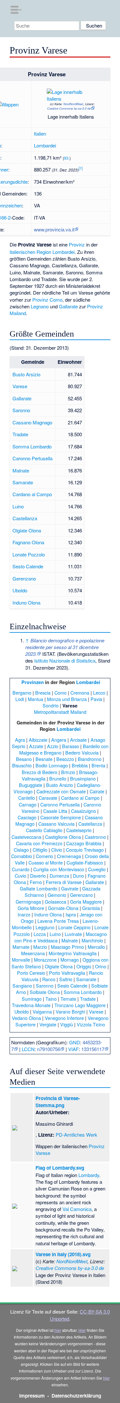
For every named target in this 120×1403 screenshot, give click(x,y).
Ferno (36, 882)
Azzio (52, 746)
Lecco (99, 692)
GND (74, 1042)
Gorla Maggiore (86, 901)
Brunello (57, 778)
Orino (100, 966)
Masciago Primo (67, 946)
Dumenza (59, 875)
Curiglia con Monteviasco (58, 869)
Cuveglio (97, 869)
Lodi (19, 699)
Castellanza (24, 518)
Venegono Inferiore (64, 1018)
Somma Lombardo (32, 446)
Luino (18, 506)
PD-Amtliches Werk (76, 1134)
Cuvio (20, 875)
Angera (58, 739)
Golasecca (55, 901)
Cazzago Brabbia (83, 843)
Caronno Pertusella (32, 458)
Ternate (68, 998)
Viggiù (66, 1024)
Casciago (27, 817)
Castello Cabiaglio (44, 830)
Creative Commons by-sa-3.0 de (69, 108)
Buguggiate (30, 784)
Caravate (48, 797)
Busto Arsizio (26, 374)
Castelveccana (26, 836)
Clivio (56, 849)
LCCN (28, 1049)
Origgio (83, 966)
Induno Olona (26, 602)
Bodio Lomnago (52, 765)
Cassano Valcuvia (56, 823)
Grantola (91, 908)
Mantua (35, 699)
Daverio (38, 875)
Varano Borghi (70, 1011)
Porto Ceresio (31, 972)
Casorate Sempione (60, 817)
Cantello (26, 797)
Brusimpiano (83, 778)
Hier (82, 1330)
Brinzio (68, 772)
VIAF (73, 1049)
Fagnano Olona (28, 542)
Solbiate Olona (45, 992)
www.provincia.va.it (54, 229)
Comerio (44, 856)
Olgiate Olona (26, 530)
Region (43, 251)
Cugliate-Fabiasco (85, 862)
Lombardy (88, 1175)
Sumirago (32, 998)
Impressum (32, 1395)
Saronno (21, 410)
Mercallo (96, 946)
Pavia (96, 699)
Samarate (22, 482)
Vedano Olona (26, 1018)
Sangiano (22, 985)
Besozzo (65, 759)
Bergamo (21, 692)
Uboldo (19, 590)
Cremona (79, 692)
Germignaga (28, 901)
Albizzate (38, 739)
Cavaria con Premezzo (39, 843)
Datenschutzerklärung (76, 1395)
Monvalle (21, 959)
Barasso (70, 746)
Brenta (98, 765)
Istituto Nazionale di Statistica (64, 660)
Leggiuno (45, 927)
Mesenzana (33, 953)
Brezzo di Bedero (39, 772)
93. (66, 158)
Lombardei (45, 145)
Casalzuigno (83, 810)
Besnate (44, 759)
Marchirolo (92, 940)
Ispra (71, 914)
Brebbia (80, 765)
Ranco (48, 979)
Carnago (27, 804)
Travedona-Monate (31, 1005)
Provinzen (32, 682)
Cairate (97, 791)
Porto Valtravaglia (67, 972)
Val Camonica (77, 1209)
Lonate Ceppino (74, 927)
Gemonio (57, 894)
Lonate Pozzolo (28, 554)
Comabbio (21, 856)
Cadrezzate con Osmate (61, 791)
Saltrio (65, 979)
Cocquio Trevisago (85, 849)
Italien (40, 133)
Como (60, 692)
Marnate (20, 946)
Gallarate (68, 306)
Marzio (40, 946)
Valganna (42, 1011)
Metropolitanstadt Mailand (60, 711)
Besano (24, 759)
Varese (19, 386)
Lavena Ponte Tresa (58, 920)
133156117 (92, 1049)
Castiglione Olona (63, 836)
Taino (51, 998)
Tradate (20, 434)
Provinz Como (47, 299)
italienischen (22, 251)
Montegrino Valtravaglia (73, 953)
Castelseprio (79, 830)
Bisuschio (22, 765)
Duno (78, 875)
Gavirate (69, 888)
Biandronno (89, 759)
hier (57, 1330)
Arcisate (78, 739)
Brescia (43, 692)
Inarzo (24, 914)
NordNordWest (73, 104)
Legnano (40, 306)
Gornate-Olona (63, 908)
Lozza (40, 934)
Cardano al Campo (32, 494)
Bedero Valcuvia (82, 752)
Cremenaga (69, 856)
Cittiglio (40, 849)
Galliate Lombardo (38, 888)
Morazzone (45, 959)
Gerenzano (24, 578)
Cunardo (20, 869)
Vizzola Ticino (91, 1024)
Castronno (95, 836)
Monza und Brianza (67, 699)
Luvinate (73, 934)
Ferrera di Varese (64, 882)
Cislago (21, 849)
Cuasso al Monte (45, 862)
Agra (20, 739)
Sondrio (51, 705)
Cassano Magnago (32, 422)
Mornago (69, 959)
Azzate (36, 746)
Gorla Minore (31, 908)
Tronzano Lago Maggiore (80, 1005)
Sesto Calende (27, 566)
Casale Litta (55, 810)
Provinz (77, 244)
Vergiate (47, 1024)
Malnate (20, 470)
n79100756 (48, 1049)
